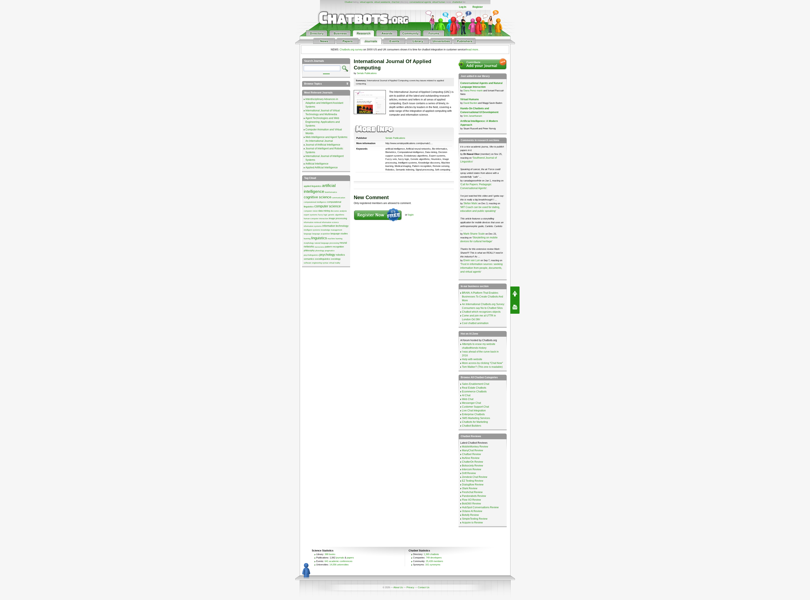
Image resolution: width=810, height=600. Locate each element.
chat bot (396, 2)
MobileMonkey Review (475, 446)
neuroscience (319, 247)
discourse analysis (339, 211)
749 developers (434, 557)
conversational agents (420, 2)
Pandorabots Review (474, 496)
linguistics (319, 238)
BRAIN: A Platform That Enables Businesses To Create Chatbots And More (482, 296)
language (308, 234)
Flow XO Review (471, 499)
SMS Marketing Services (476, 418)
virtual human (438, 2)
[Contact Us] (515, 307)
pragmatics (330, 251)
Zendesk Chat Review (474, 477)
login (411, 214)
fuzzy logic (323, 215)
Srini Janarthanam (472, 116)
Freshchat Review (472, 492)
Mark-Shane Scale (474, 233)
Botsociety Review (472, 465)
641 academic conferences (338, 561)
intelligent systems (312, 230)
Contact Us (423, 587)
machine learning (335, 239)
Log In (462, 6)
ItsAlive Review (470, 458)
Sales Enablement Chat (475, 383)
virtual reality (334, 263)
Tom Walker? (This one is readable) (482, 366)
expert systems (310, 215)
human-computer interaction (316, 219)
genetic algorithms (336, 215)
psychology (327, 254)
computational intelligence (315, 202)
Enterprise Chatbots (473, 414)
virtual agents (366, 2)
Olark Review (469, 488)
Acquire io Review (472, 522)
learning (307, 239)
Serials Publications (367, 73)
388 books (330, 554)
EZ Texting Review (472, 480)
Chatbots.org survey (351, 49)
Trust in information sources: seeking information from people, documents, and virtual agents (481, 268)
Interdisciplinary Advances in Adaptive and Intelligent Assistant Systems (324, 103)
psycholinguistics (311, 255)
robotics (340, 254)
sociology (336, 259)
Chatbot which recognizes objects (481, 311)
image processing (338, 218)
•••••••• (326, 73)
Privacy (410, 587)
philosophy (309, 250)
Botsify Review (470, 515)
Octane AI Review (472, 511)
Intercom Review (471, 469)
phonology (319, 251)
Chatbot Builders (471, 425)
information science (330, 222)
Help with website (472, 359)
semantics (309, 259)
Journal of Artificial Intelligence (322, 144)
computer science (327, 206)
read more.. (472, 49)
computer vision (311, 211)
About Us (398, 587)
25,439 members (434, 561)
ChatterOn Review (472, 461)
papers (350, 557)
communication (338, 198)
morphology (309, 243)
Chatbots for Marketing (475, 421)
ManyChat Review (472, 450)
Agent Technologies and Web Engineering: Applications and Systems (322, 122)
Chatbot (348, 2)
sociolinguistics (322, 259)
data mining (324, 210)
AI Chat (466, 395)
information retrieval (312, 222)
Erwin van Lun (472, 260)
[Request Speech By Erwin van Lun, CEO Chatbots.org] (515, 293)
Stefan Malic (470, 203)
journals (340, 557)
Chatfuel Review (471, 454)
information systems (313, 226)
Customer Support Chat (475, 406)
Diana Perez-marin (473, 90)
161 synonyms (432, 564)
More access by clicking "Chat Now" (482, 363)
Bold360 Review (471, 503)
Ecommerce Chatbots (474, 391)
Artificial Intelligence (316, 163)
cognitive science (317, 197)
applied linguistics (312, 186)
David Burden (470, 103)
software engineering (313, 263)
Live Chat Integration (474, 410)
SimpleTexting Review (474, 518)
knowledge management (331, 230)
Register (477, 6)
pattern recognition (334, 246)
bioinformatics (331, 192)
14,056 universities (339, 564)
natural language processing (327, 243)
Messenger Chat (471, 402)
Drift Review (469, 473)
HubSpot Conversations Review (480, 507)
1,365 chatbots (431, 554)
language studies (339, 233)
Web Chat (467, 399)
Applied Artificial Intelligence (321, 167)
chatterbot (457, 2)
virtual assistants (382, 2)
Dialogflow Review (472, 484)
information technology (335, 225)
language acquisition (321, 234)
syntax (325, 263)
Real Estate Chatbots (474, 387)
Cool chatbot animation (475, 323)
